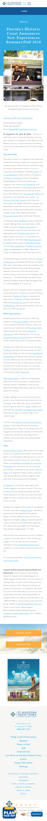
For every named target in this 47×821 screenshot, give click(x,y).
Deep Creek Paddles (11, 378)
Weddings (23, 780)
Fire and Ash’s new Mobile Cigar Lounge (27, 409)
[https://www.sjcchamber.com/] (27, 814)
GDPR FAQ (40, 810)
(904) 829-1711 (23, 729)
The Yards (7, 403)
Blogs (23, 794)
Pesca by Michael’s (14, 178)
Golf (24, 748)
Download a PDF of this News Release (18, 118)
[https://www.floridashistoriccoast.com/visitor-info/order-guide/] (23, 680)
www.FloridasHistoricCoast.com (29, 604)
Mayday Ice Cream (20, 296)
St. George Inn (8, 485)
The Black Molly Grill (26, 233)
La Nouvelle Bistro (10, 174)
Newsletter (23, 645)
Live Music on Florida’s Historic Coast (23, 755)
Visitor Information (23, 763)
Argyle (28, 406)
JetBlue (23, 519)
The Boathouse (9, 305)
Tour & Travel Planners (23, 784)
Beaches (23, 740)
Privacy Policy (22, 810)
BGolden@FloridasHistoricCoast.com (23, 129)
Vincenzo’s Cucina (18, 302)
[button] (35, 814)
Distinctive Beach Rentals (13, 450)
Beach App (25, 372)
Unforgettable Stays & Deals (28, 544)
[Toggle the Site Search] (24, 3)
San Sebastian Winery (32, 193)
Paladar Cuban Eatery (27, 227)
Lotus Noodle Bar (29, 184)
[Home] (11, 3)
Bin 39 (9, 491)
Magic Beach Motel (33, 243)
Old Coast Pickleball (21, 321)
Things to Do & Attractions (23, 737)
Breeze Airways (26, 510)
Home (24, 11)
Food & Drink (23, 751)
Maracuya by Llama (10, 215)
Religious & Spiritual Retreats (23, 774)
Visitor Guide (23, 633)
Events (23, 759)
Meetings (23, 766)
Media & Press (23, 790)
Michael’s (35, 171)
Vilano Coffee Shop (17, 246)
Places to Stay (23, 744)
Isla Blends (23, 220)
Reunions (23, 777)
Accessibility (31, 810)
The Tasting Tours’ (35, 328)
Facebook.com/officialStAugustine (16, 613)
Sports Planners (23, 787)
